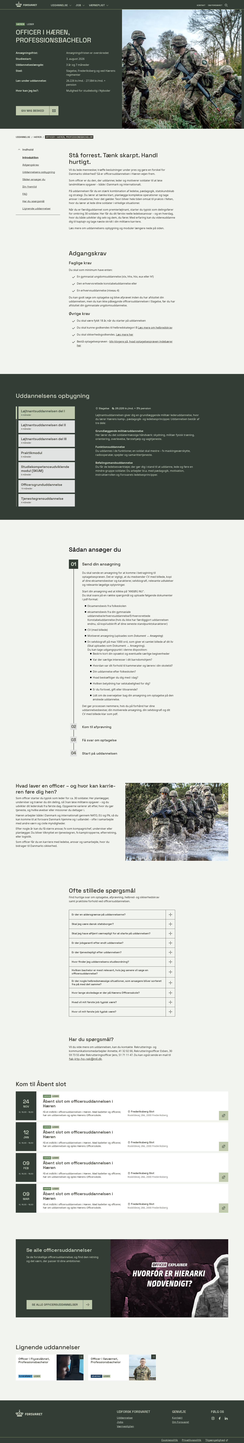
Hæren (37, 137)
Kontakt (177, 1417)
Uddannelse (23, 137)
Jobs (120, 1422)
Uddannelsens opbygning (38, 172)
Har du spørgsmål (33, 201)
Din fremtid (29, 186)
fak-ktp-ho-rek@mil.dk (85, 1059)
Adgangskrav (30, 165)
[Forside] (26, 4)
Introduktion (30, 157)
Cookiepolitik (169, 1440)
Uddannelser (125, 1417)
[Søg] (226, 5)
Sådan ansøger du (33, 179)
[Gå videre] (81, 1357)
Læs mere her (124, 334)
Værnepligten (125, 1426)
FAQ (24, 194)
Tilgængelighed (215, 1440)
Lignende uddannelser (36, 208)
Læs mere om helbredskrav (155, 327)
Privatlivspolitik (191, 1440)
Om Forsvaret (180, 1422)
